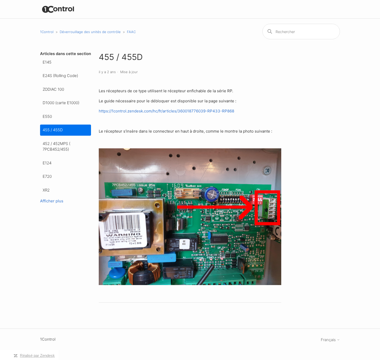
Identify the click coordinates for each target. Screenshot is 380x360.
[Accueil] (58, 9)
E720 (47, 176)
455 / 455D (53, 129)
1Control (47, 32)
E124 (47, 162)
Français (329, 340)
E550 (47, 116)
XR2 (46, 190)
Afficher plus (51, 200)
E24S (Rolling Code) (60, 75)
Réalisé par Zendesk (37, 355)
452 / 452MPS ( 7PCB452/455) (56, 146)
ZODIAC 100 (53, 89)
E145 (47, 62)
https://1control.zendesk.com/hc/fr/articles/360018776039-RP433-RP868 (166, 111)
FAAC (131, 32)
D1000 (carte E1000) (61, 102)
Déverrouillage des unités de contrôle (90, 32)
